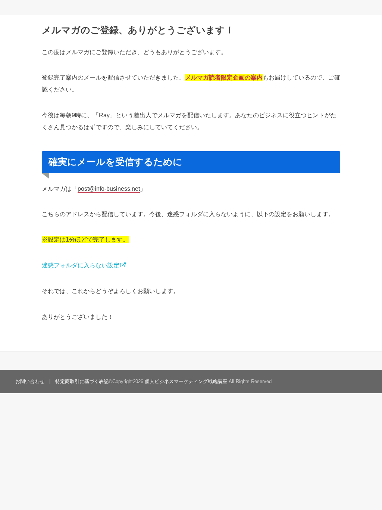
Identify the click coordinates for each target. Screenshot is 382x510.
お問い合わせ (29, 381)
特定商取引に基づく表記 (82, 381)
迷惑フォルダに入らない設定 (80, 265)
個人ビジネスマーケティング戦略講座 (186, 381)
